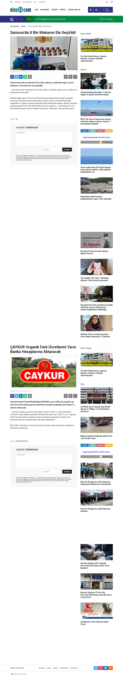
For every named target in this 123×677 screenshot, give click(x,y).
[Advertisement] (44, 179)
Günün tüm (106, 19)
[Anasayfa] (11, 2)
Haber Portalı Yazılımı (19, 674)
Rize (36, 10)
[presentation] (17, 19)
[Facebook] (12, 77)
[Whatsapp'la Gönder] (25, 77)
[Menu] (91, 10)
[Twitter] (16, 77)
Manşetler (17, 2)
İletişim (55, 668)
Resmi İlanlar (74, 10)
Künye (49, 668)
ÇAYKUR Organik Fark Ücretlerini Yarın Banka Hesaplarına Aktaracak (57, 19)
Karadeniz (44, 10)
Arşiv (35, 2)
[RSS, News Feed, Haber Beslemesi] (110, 668)
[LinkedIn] (21, 77)
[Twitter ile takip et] (96, 668)
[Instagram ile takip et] (100, 668)
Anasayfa (15, 26)
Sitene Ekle (42, 2)
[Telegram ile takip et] (105, 668)
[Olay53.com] (20, 9)
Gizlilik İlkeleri (64, 668)
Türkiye (54, 10)
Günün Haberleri (27, 2)
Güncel (63, 10)
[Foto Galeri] (112, 2)
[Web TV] (107, 2)
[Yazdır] (30, 77)
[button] (66, 77)
